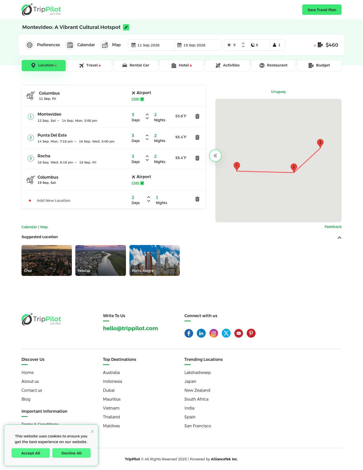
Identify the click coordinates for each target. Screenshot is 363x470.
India (189, 408)
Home (27, 372)
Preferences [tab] (48, 44)
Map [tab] (116, 44)
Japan (190, 381)
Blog (25, 399)
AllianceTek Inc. (224, 459)
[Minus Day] (243, 46)
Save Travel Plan (322, 10)
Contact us (31, 390)
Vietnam (111, 408)
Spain (190, 417)
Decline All (71, 453)
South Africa (196, 399)
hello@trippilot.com (130, 328)
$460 (332, 45)
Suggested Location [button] (39, 237)
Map (44, 227)
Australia (111, 372)
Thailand (111, 417)
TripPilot (132, 459)
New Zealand (197, 390)
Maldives (111, 426)
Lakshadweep (197, 372)
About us (30, 381)
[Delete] (197, 116)
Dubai (109, 390)
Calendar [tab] (86, 44)
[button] (237, 166)
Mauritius (112, 399)
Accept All (30, 453)
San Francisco (197, 426)
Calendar (29, 227)
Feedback (333, 227)
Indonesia (112, 381)
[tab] (44, 66)
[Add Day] (243, 43)
